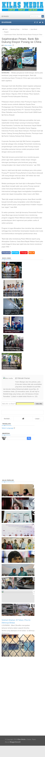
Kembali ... (7, 418)
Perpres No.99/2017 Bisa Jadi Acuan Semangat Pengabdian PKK (16, 569)
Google (24, 253)
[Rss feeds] (43, 22)
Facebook (6, 253)
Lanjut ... (38, 418)
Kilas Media (21, 739)
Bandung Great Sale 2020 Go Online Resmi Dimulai (15, 514)
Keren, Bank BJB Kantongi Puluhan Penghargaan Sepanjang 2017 (17, 529)
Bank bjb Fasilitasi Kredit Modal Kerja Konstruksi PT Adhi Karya (17, 541)
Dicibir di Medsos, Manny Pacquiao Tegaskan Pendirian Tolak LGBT (16, 555)
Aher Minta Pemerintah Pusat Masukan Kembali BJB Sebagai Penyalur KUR (16, 595)
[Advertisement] (18, 462)
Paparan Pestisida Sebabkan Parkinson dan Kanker (15, 607)
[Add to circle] (37, 22)
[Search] (43, 16)
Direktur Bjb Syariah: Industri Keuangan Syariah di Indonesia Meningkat (16, 489)
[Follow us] (40, 22)
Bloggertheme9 (15, 742)
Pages (6, 16)
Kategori (7, 22)
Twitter (16, 253)
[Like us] (35, 22)
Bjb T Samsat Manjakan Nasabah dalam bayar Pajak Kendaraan (17, 581)
